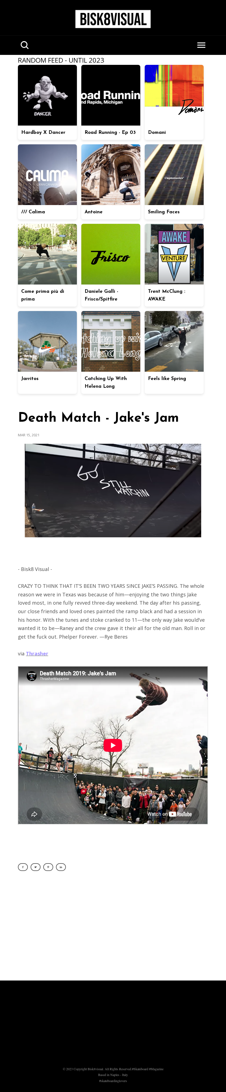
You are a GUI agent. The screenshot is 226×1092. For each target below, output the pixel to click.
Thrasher (37, 653)
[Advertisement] (113, 929)
